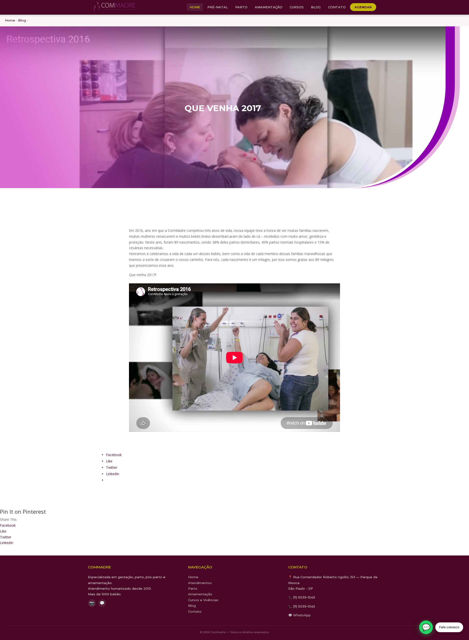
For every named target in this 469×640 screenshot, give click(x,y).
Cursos (297, 7)
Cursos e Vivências (203, 600)
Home (195, 7)
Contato (337, 7)
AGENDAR (363, 7)
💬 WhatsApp (299, 615)
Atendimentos (200, 583)
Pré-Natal (217, 7)
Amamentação (268, 7)
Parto (241, 7)
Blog (316, 7)
